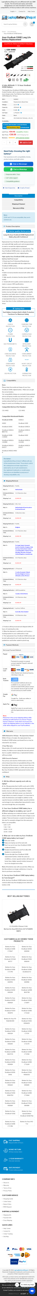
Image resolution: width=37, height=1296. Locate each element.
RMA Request (7, 1207)
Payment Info (7, 1217)
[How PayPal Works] (18, 1261)
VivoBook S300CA (24, 426)
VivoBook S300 (23, 423)
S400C (4, 423)
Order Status (7, 1201)
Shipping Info (7, 1215)
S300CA (21, 420)
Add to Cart (27, 142)
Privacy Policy (7, 1191)
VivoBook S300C (7, 426)
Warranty (6, 1185)
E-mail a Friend (24, 188)
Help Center (31, 11)
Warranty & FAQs (18, 208)
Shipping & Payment (18, 204)
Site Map (6, 1236)
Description (18, 196)
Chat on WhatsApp (20, 169)
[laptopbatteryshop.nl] (18, 19)
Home (4, 31)
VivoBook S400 (23, 435)
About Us (6, 1182)
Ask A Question (10, 188)
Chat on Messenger (20, 164)
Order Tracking (8, 1234)
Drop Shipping (7, 1220)
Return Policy (7, 1204)
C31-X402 (5, 410)
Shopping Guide (8, 1199)
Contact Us (22, 11)
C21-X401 (21, 410)
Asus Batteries (12, 31)
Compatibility (18, 200)
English (12, 11)
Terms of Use (7, 1188)
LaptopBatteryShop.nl (21, 1270)
